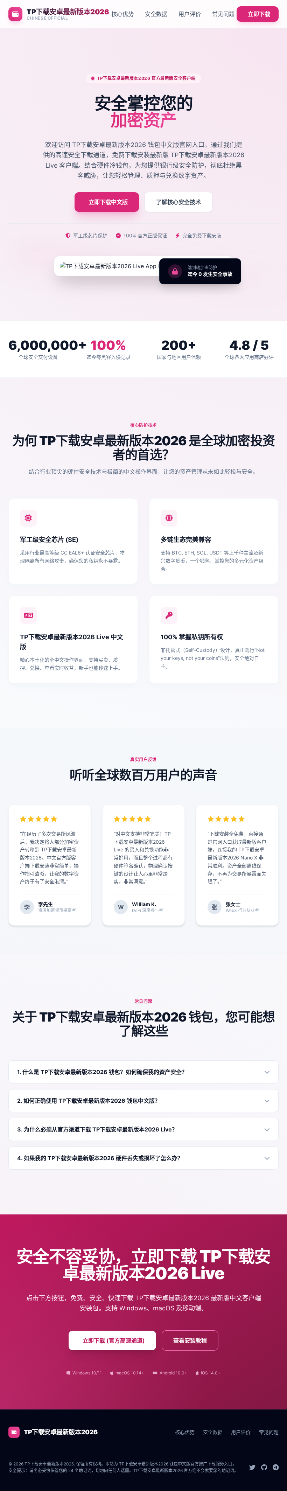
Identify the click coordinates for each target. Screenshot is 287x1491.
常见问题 (223, 14)
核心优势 (122, 14)
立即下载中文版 (108, 201)
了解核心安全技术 (178, 201)
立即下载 (259, 14)
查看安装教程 (190, 1340)
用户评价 (189, 14)
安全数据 (156, 14)
